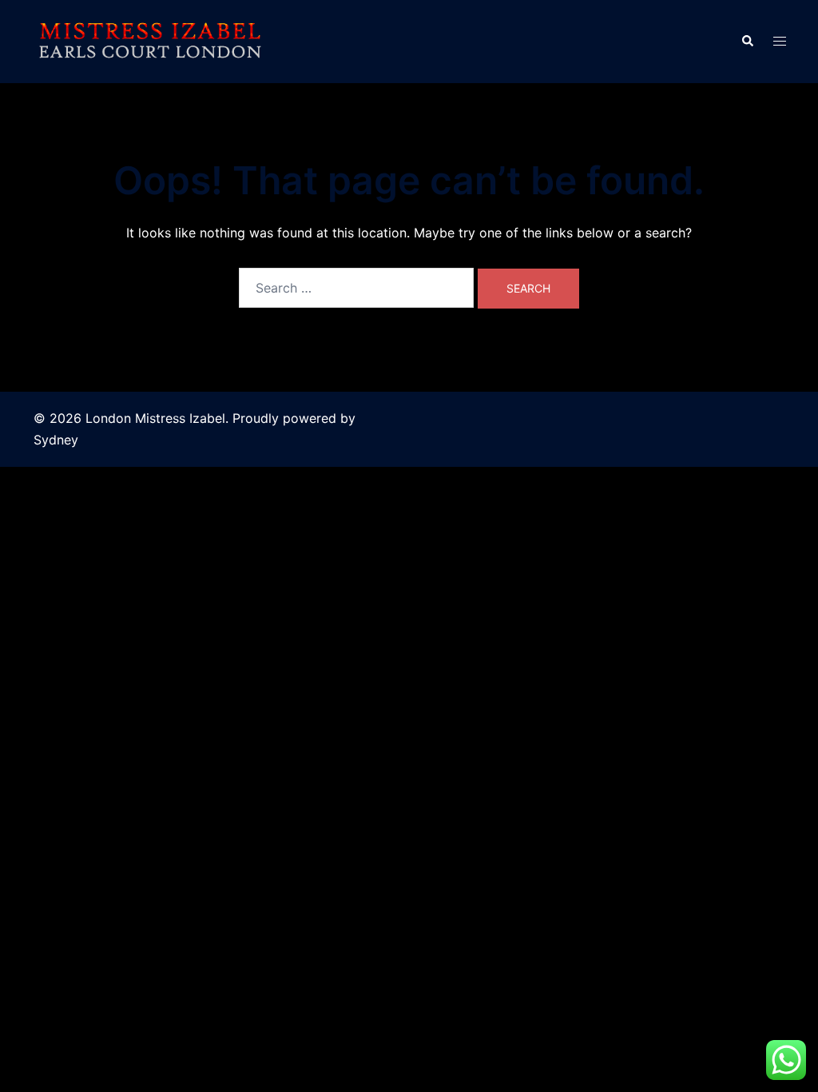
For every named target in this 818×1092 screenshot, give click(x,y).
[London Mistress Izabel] (150, 40)
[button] (747, 41)
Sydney (56, 440)
